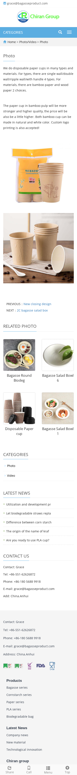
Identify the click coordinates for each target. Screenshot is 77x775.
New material (16, 742)
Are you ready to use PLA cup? (27, 540)
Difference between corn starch (29, 522)
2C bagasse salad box (32, 310)
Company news (17, 735)
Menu (48, 772)
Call (29, 772)
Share (10, 772)
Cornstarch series (19, 695)
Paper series (15, 702)
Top (67, 772)
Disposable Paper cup (19, 431)
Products (14, 681)
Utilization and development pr (28, 504)
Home (11, 42)
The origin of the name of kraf (27, 531)
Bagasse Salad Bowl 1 (58, 431)
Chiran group (17, 761)
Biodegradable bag (20, 716)
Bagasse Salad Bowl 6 (58, 378)
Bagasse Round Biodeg (19, 378)
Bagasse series (17, 687)
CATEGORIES (13, 32)
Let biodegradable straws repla (28, 513)
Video (11, 476)
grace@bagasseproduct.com (27, 3)
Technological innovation (24, 749)
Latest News (16, 728)
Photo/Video (28, 42)
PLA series (13, 709)
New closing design (37, 304)
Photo (43, 42)
